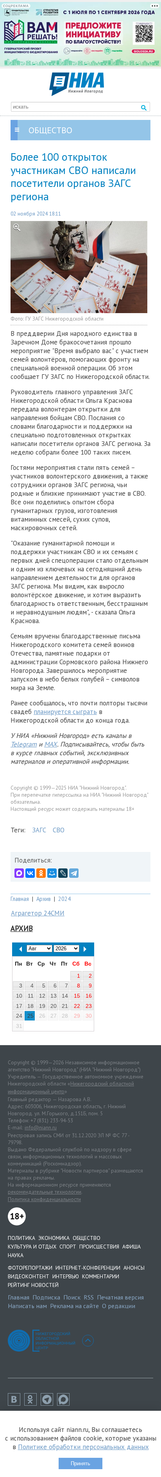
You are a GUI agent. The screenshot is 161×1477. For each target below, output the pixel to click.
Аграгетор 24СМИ (37, 913)
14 (65, 996)
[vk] (16, 1403)
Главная (20, 899)
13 (53, 996)
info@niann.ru (41, 1127)
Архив (43, 899)
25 (30, 1016)
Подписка (46, 1297)
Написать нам (27, 1306)
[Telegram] (74, 873)
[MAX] (19, 873)
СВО (58, 830)
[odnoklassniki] (32, 1403)
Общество (86, 1237)
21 (65, 1006)
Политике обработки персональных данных (83, 1447)
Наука (15, 1255)
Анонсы (134, 1267)
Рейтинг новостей (33, 1285)
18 (30, 1006)
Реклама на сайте (74, 1306)
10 (19, 996)
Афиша (131, 1246)
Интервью (65, 1276)
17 (19, 1006)
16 (89, 996)
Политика (21, 1237)
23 (89, 1006)
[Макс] (65, 1403)
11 (31, 996)
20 (53, 1006)
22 (77, 1006)
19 (42, 1006)
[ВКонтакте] (30, 873)
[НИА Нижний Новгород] (76, 93)
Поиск (71, 1297)
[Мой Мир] (52, 873)
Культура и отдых (32, 1246)
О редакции (118, 1306)
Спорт (67, 1246)
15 (77, 996)
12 (42, 996)
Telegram (24, 744)
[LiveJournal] (63, 873)
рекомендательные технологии (44, 1191)
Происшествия (99, 1246)
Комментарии (100, 1276)
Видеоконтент (28, 1276)
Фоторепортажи (30, 1267)
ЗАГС (39, 830)
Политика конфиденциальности (44, 1199)
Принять (80, 1463)
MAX (50, 744)
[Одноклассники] (41, 873)
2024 (64, 899)
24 (19, 1016)
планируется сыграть (65, 711)
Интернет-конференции (87, 1267)
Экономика (54, 1237)
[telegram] (49, 1403)
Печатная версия (120, 1297)
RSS (89, 1297)
